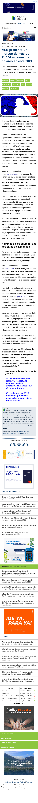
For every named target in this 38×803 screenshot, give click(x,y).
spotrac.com (21, 296)
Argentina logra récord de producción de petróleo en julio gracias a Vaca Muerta (19, 666)
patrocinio (5, 88)
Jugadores (16, 84)
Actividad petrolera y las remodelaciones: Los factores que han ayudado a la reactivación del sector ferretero (19, 383)
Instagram (13, 433)
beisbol (12, 80)
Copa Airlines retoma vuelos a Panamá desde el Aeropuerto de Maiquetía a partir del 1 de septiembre (19, 658)
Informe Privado (10, 23)
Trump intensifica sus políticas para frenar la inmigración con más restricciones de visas (17, 643)
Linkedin (8, 782)
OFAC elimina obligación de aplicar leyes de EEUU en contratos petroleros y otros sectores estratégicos (18, 603)
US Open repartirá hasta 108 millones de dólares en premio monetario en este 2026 (19, 519)
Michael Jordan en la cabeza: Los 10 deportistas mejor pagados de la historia (19, 526)
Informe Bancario (6, 738)
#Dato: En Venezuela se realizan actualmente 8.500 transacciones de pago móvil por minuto (18, 595)
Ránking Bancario (7, 733)
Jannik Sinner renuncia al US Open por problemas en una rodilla (15, 533)
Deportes (5, 80)
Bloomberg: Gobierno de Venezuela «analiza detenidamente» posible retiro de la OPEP (17, 581)
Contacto (30, 23)
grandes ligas (6, 84)
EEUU (27, 80)
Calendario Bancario (8, 747)
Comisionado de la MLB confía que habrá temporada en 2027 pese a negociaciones (16, 512)
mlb (23, 84)
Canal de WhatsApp (22, 431)
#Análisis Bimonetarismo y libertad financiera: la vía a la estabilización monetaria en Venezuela (19, 588)
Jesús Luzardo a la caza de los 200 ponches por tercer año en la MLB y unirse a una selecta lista (19, 505)
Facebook (25, 433)
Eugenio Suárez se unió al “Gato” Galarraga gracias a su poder (17, 498)
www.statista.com (13, 174)
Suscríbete (21, 23)
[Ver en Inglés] (34, 1)
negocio (29, 84)
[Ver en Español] (36, 1)
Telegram (6, 433)
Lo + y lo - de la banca (8, 742)
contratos (20, 80)
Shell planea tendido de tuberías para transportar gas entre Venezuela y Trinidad (19, 650)
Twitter (19, 433)
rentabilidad (14, 88)
